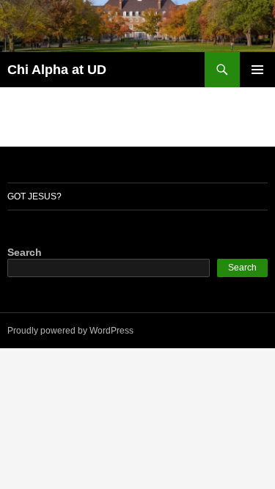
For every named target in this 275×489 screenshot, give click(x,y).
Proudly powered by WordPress (70, 331)
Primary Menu (257, 69)
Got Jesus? (34, 196)
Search (24, 252)
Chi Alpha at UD (56, 69)
